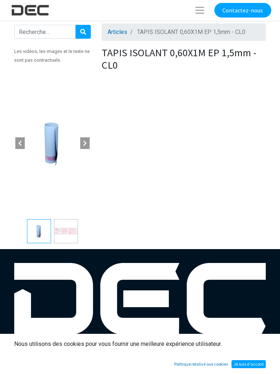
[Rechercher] (83, 32)
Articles (117, 31)
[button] (20, 143)
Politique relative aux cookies (201, 364)
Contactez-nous (242, 10)
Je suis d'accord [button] (249, 364)
